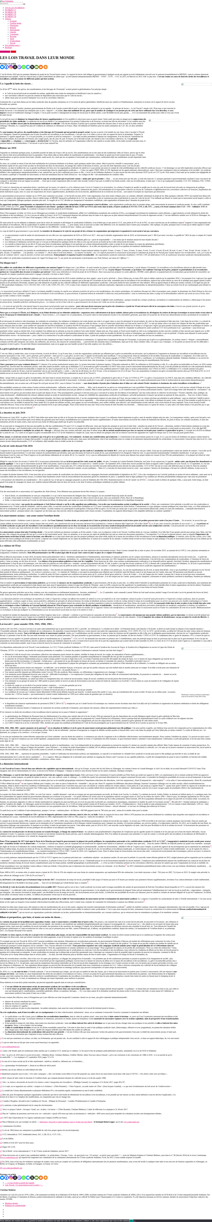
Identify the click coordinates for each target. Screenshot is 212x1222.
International (15, 30)
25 (1, 1143)
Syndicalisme (15, 41)
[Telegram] (28, 67)
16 (1, 1105)
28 (1, 1155)
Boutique (8, 47)
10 (1, 1078)
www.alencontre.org (131, 1122)
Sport (12, 39)
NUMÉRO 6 (5, 52)
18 (1, 1114)
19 (1, 1118)
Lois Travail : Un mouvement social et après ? (24, 1185)
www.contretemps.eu (9, 1157)
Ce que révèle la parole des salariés (19, 1183)
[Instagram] (11, 67)
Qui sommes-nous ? (12, 45)
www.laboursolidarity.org (12, 1168)
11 (1, 1082)
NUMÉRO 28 (10, 12)
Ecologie (13, 21)
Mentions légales (11, 1203)
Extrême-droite (15, 23)
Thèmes (8, 19)
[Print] (41, 67)
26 (1, 1147)
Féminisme (14, 25)
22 (1, 1130)
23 (1, 1134)
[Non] (134, 1221)
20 (1, 1122)
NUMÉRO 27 (10, 10)
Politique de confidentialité (15, 1205)
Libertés (13, 32)
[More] (45, 67)
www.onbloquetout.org (10, 1047)
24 (1, 1139)
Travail (12, 43)
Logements (14, 34)
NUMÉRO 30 (10, 17)
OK (131, 1221)
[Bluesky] (2, 67)
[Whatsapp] (23, 67)
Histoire (13, 28)
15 (1, 1101)
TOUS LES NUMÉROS (15, 8)
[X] (32, 67)
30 (1, 1168)
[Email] (36, 67)
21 (1, 1126)
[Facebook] (6, 67)
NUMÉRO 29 (10, 14)
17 (1, 1109)
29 (1, 1162)
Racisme (13, 36)
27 (1, 1151)
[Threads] (15, 67)
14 (1, 1095)
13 (1, 1090)
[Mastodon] (19, 67)
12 (1, 1086)
